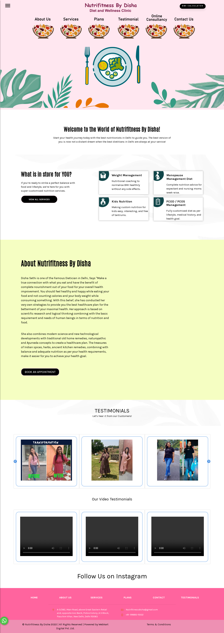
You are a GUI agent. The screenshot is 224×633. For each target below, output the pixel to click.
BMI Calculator (192, 6)
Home (34, 597)
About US (65, 597)
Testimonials (190, 597)
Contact (159, 597)
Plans (128, 597)
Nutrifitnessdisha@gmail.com (142, 609)
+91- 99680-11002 (134, 614)
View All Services (39, 199)
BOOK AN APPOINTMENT (40, 372)
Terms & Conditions (159, 624)
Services (96, 597)
